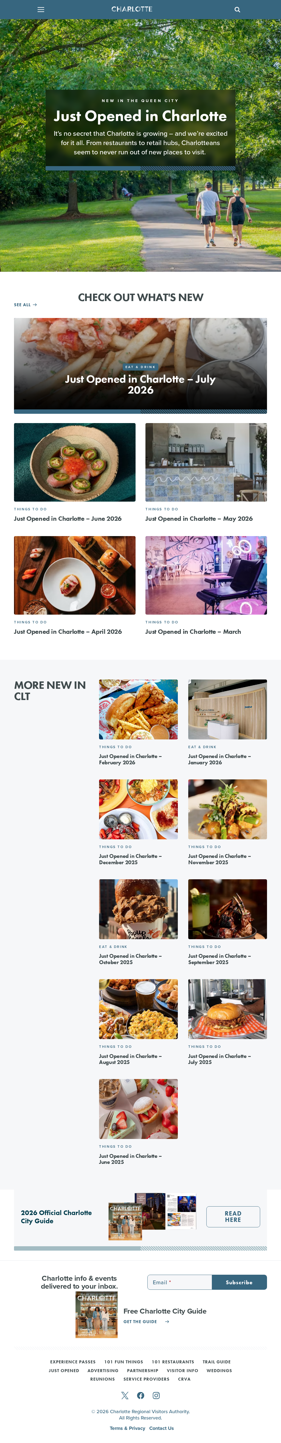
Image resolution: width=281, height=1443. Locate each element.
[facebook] (140, 1396)
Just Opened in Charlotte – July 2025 (219, 1059)
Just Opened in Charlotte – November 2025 (219, 859)
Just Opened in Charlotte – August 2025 (130, 1059)
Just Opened (64, 1371)
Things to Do (30, 509)
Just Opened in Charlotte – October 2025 (130, 959)
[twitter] (125, 1396)
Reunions (102, 1379)
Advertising (103, 1371)
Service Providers (146, 1379)
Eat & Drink (140, 367)
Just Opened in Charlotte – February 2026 (130, 759)
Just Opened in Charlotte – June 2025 (130, 1159)
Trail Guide (217, 1362)
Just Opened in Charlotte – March (193, 631)
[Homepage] (139, 9)
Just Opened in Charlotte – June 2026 (68, 518)
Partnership (142, 1371)
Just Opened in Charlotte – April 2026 (68, 631)
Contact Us (161, 1428)
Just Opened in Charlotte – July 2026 (140, 384)
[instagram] (156, 1396)
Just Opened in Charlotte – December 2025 (130, 859)
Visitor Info (182, 1371)
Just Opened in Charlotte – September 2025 (219, 959)
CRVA (184, 1379)
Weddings (219, 1371)
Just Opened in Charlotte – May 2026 (198, 518)
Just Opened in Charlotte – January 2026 (219, 759)
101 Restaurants (173, 1362)
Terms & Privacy (128, 1428)
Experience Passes (73, 1362)
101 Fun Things (123, 1362)
